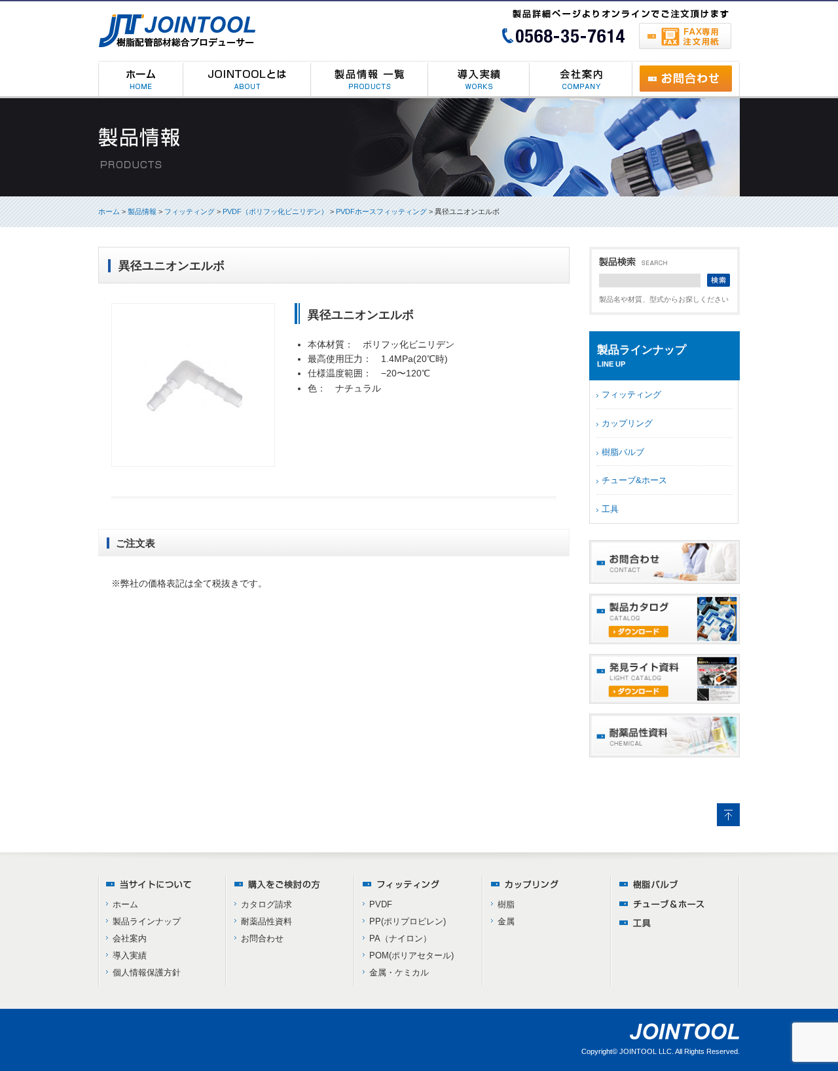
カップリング (627, 423)
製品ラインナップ (147, 921)
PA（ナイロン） (400, 938)
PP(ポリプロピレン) (407, 921)
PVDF (380, 904)
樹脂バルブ (623, 452)
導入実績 (130, 955)
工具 (610, 509)
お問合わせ (262, 938)
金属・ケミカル (399, 972)
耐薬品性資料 (266, 921)
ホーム (109, 211)
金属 (506, 921)
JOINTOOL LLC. (646, 1051)
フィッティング (631, 394)
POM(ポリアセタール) (411, 955)
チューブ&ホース (634, 480)
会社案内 (130, 938)
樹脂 (506, 904)
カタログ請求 (266, 904)
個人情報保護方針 (147, 972)
